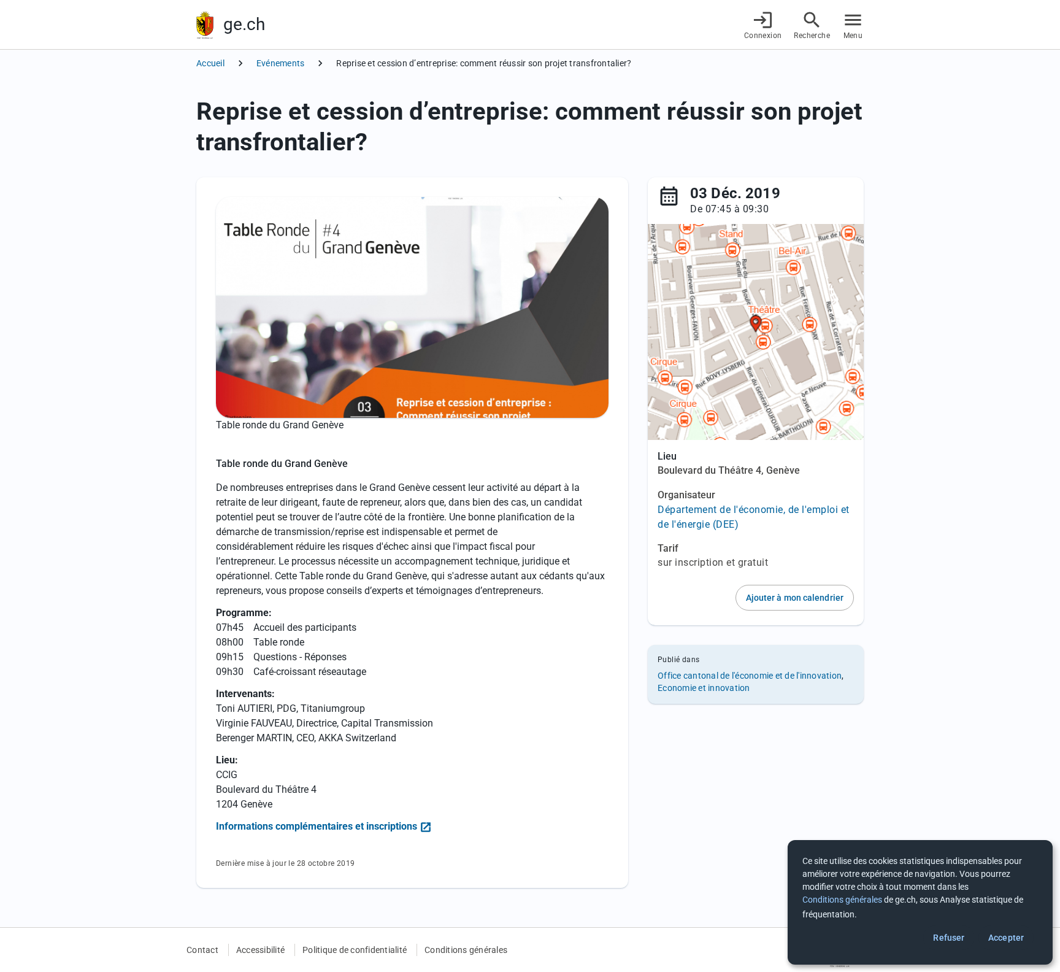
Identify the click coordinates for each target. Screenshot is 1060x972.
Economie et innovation (704, 688)
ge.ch (244, 24)
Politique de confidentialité (354, 950)
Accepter (1006, 938)
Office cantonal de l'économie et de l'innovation (750, 676)
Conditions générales (465, 950)
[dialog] (920, 902)
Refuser (948, 938)
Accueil (210, 63)
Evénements (280, 63)
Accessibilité (260, 950)
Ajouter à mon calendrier (794, 598)
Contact (202, 950)
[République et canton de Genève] (204, 25)
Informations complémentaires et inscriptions (316, 826)
